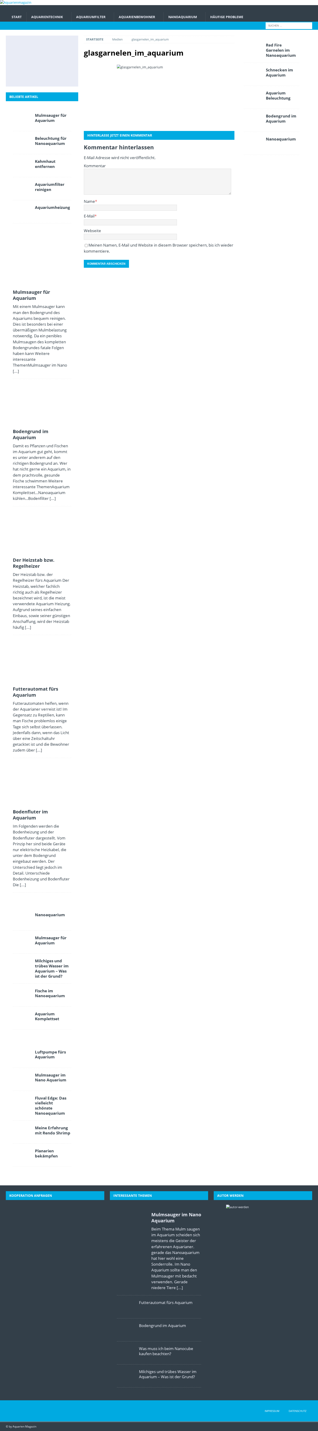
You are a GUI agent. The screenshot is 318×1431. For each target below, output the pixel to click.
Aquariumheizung (52, 207)
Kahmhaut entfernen (45, 164)
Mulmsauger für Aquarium (51, 118)
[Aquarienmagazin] (15, 2)
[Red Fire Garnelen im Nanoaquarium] (253, 49)
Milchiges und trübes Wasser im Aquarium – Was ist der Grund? (52, 968)
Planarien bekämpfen (46, 1153)
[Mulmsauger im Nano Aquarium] (22, 1079)
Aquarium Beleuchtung (278, 95)
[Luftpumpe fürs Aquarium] (22, 1056)
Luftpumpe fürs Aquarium (50, 1054)
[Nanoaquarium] (22, 919)
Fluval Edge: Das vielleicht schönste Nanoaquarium (50, 1105)
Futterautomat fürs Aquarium (35, 692)
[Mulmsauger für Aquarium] (20, 46)
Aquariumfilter (90, 17)
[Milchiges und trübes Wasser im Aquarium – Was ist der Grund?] (20, 76)
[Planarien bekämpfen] (22, 1155)
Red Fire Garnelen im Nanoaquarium (281, 50)
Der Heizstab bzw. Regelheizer (33, 563)
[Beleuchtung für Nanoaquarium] (22, 142)
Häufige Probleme (226, 17)
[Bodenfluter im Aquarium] (41, 61)
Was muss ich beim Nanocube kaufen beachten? (166, 1351)
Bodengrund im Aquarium (30, 434)
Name (89, 201)
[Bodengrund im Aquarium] (41, 46)
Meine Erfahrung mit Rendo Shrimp (52, 1130)
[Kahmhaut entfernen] (22, 165)
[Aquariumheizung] (22, 211)
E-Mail (89, 216)
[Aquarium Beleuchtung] (253, 97)
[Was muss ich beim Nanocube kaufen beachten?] (126, 1353)
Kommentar (95, 165)
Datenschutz (297, 1411)
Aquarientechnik (47, 17)
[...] (16, 371)
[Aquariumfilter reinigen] (22, 188)
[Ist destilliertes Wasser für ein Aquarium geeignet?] (62, 61)
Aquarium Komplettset (47, 1016)
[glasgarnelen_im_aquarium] (159, 95)
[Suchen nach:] (289, 25)
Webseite (92, 230)
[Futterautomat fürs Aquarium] (20, 61)
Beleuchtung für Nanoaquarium (51, 141)
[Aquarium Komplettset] (22, 1018)
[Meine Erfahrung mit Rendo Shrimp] (22, 1132)
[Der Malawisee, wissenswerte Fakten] (41, 76)
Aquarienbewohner (137, 17)
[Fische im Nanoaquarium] (22, 995)
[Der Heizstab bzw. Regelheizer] (62, 46)
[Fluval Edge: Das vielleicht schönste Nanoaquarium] (22, 1102)
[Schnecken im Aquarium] (62, 76)
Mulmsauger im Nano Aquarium (50, 1077)
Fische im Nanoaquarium (50, 993)
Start (17, 17)
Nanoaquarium (182, 17)
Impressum (272, 1411)
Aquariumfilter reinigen (49, 187)
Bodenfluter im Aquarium (30, 815)
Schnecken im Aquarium (279, 72)
